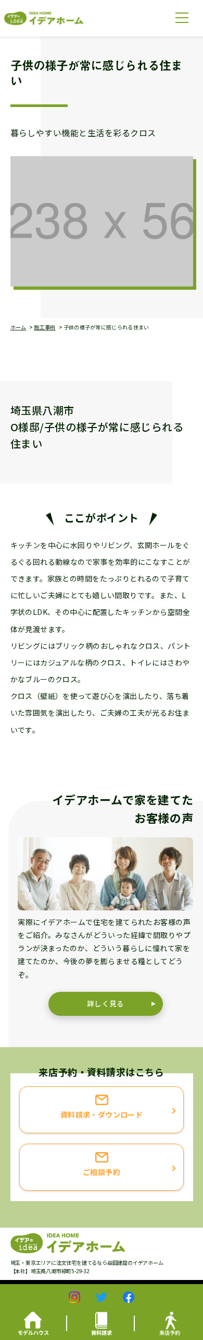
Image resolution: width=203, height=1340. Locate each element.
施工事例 (44, 327)
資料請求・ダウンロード (101, 1114)
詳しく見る (105, 1003)
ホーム (18, 327)
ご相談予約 (101, 1172)
